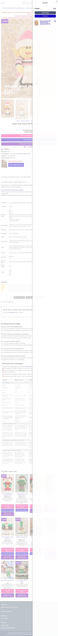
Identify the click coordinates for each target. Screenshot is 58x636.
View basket (45, 12)
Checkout (45, 16)
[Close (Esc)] (56, 1)
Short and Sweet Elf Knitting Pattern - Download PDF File (45, 22)
